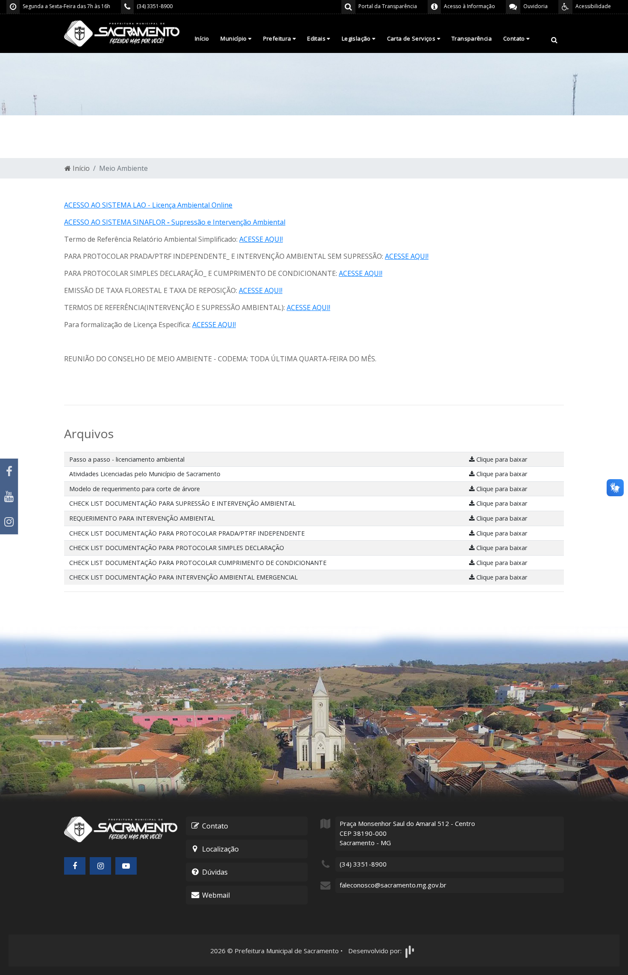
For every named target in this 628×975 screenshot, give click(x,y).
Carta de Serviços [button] (412, 38)
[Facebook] (9, 471)
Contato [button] (514, 38)
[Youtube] (9, 496)
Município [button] (234, 38)
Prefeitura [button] (278, 38)
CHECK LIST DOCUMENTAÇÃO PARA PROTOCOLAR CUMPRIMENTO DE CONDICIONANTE (197, 563)
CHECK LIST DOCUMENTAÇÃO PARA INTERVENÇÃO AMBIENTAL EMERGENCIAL (183, 577)
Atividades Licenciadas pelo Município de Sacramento (144, 474)
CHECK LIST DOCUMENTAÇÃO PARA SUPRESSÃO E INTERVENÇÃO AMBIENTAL (182, 503)
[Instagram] (9, 521)
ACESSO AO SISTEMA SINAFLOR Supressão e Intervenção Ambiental (174, 222)
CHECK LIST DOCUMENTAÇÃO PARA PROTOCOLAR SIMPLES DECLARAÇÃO (176, 548)
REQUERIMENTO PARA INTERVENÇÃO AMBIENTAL (142, 518)
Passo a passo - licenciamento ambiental (127, 459)
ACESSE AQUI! (261, 239)
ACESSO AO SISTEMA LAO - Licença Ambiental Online (148, 205)
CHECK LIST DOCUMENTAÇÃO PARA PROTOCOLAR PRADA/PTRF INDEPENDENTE (187, 533)
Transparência (472, 38)
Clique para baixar (501, 459)
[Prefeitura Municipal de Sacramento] (121, 33)
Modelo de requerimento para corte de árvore (134, 489)
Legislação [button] (357, 38)
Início (202, 38)
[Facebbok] (74, 866)
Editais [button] (317, 38)
